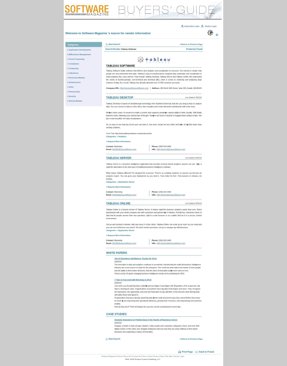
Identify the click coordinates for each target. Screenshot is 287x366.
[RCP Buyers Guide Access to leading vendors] (143, 19)
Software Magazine (109, 356)
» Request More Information (118, 141)
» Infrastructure (74, 82)
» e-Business (72, 73)
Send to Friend (206, 352)
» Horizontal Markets (76, 78)
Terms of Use (147, 356)
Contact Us (136, 356)
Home (120, 356)
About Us (127, 356)
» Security (71, 96)
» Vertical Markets (74, 101)
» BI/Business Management (79, 54)
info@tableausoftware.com (124, 149)
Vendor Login (179, 356)
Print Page (187, 352)
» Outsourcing (73, 92)
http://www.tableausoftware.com (134, 88)
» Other (70, 87)
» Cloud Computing (75, 59)
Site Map (169, 356)
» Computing (73, 68)
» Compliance (73, 64)
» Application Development (79, 50)
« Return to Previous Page (191, 44)
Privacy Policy (159, 356)
